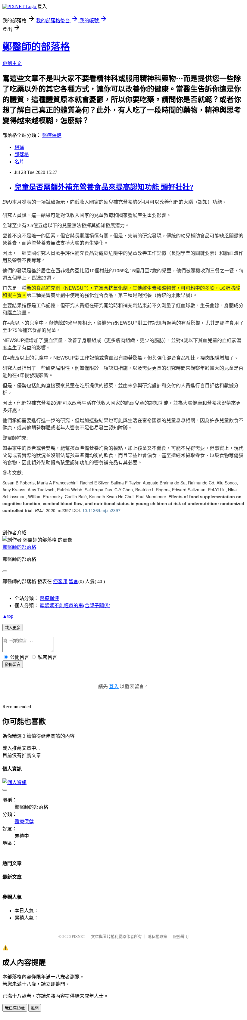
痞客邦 (60, 581)
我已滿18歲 (15, 1008)
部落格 (21, 154)
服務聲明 (181, 936)
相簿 (19, 147)
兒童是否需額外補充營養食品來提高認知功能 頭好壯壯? (103, 187)
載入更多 (12, 628)
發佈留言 (12, 664)
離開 (35, 1008)
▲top (7, 616)
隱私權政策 (157, 936)
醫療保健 (51, 135)
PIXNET (78, 936)
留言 (73, 581)
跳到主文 (12, 63)
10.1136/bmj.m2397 (101, 510)
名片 (19, 161)
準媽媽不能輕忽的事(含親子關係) (75, 605)
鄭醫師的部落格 (36, 46)
